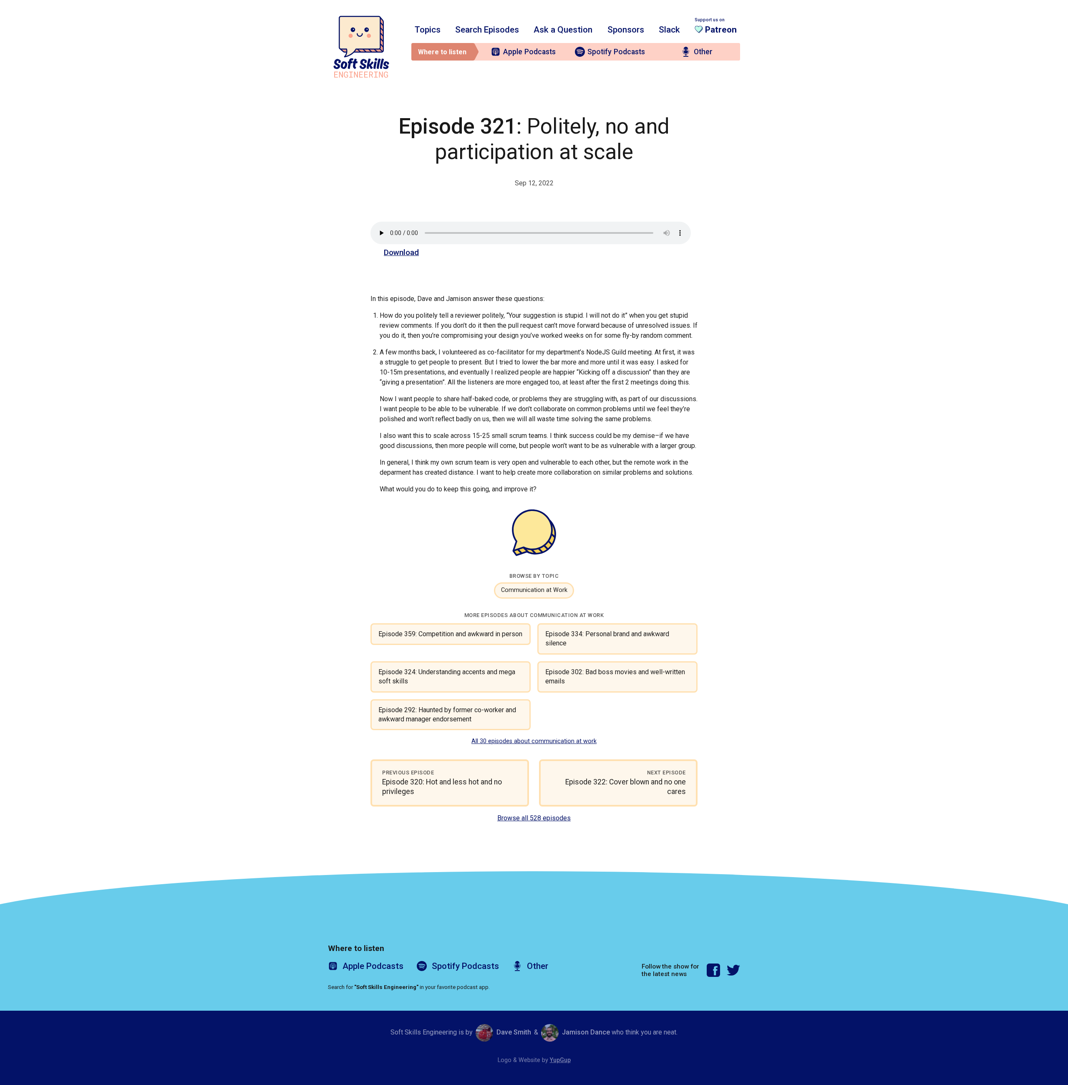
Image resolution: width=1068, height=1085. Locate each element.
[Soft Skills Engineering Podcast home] (361, 46)
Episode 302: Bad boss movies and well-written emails (615, 676)
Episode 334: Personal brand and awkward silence (607, 638)
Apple (529, 52)
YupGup (560, 1060)
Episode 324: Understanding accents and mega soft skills (446, 676)
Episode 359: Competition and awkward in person (450, 634)
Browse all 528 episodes (534, 818)
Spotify (616, 52)
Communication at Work (534, 590)
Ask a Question (563, 30)
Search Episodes (487, 30)
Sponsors (625, 30)
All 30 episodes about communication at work (534, 741)
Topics (428, 30)
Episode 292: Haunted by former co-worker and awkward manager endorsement (447, 714)
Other (703, 52)
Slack (669, 30)
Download (401, 252)
